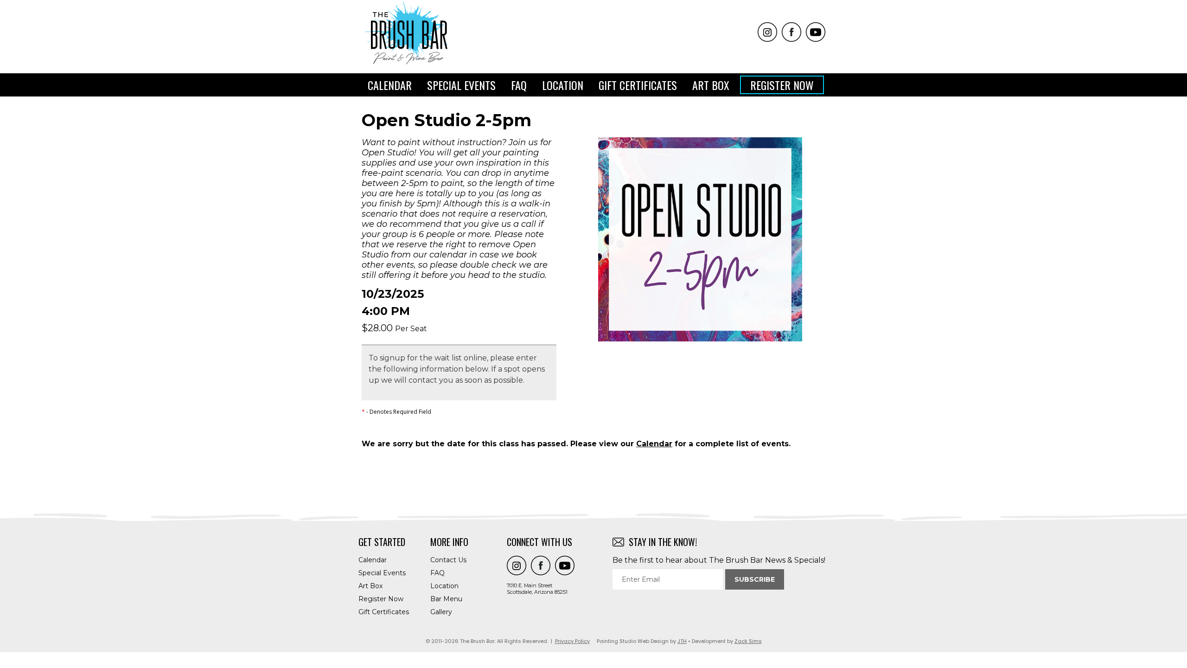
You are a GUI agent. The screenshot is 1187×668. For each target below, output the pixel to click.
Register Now (782, 85)
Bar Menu (446, 599)
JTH (682, 641)
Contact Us (448, 560)
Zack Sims (748, 641)
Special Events (461, 85)
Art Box (710, 85)
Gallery (441, 612)
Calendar (390, 85)
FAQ (519, 85)
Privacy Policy (572, 641)
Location (562, 85)
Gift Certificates (638, 85)
